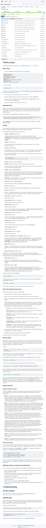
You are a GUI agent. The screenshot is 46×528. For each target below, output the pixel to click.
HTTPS (3, 16)
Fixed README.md (19, 18)
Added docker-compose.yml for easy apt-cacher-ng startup (26, 49)
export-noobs (5, 22)
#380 (35, 45)
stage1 (4, 29)
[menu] (44, 16)
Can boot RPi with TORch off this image (22, 31)
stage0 (4, 27)
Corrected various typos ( (19, 53)
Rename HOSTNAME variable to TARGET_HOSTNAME (24, 29)
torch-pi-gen (7, 4)
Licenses (24, 526)
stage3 (4, 33)
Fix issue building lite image (20, 33)
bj (3, 4)
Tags (29, 11)
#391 (33, 27)
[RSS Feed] (23, 4)
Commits (7, 11)
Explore (6, 1)
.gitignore (5, 41)
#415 (30, 43)
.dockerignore (5, 39)
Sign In (43, 1)
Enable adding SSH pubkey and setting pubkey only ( (24, 45)
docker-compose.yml (7, 49)
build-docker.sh (6, 43)
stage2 (4, 31)
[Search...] (44, 14)
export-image (5, 20)
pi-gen (31, 65)
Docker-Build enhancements (20, 39)
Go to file (12, 14)
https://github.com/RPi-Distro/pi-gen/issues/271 (13, 494)
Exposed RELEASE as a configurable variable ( (23, 27)
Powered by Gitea (15, 525)
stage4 (4, 35)
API (27, 526)
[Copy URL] (42, 16)
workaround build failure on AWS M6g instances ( (24, 20)
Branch (18, 11)
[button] (9, 14)
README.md (5, 56)
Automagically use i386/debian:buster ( (22, 43)
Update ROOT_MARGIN (19, 47)
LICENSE (4, 53)
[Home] (2, 1)
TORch (19, 65)
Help (10, 1)
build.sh (4, 45)
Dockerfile (5, 51)
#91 (24, 53)
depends (4, 47)
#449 (34, 20)
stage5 (4, 37)
